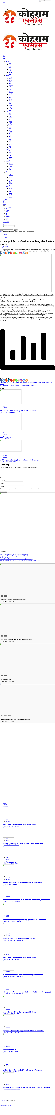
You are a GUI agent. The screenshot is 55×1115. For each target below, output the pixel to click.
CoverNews (4, 1100)
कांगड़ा (10, 129)
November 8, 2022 (9, 940)
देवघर (10, 169)
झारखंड (7, 161)
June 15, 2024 (5, 412)
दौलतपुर (10, 130)
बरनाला (10, 183)
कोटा (10, 103)
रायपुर (10, 140)
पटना (10, 190)
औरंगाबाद (10, 193)
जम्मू (9, 150)
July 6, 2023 (4, 247)
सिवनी (10, 135)
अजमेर (10, 97)
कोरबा (10, 146)
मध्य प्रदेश (8, 61)
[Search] (0, 228)
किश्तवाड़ (10, 157)
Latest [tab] (4, 803)
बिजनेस (4, 202)
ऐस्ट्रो (7, 219)
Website (2, 486)
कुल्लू (10, 127)
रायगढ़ (10, 147)
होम (3, 55)
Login (4, 224)
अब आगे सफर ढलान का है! (6, 437)
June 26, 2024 (7, 826)
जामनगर (10, 121)
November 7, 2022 (9, 921)
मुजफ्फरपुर (11, 196)
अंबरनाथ (10, 82)
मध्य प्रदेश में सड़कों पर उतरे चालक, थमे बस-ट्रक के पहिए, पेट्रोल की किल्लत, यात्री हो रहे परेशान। (20, 560)
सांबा (10, 160)
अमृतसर (10, 174)
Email (2, 483)
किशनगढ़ (10, 100)
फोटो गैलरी (8, 221)
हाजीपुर (10, 194)
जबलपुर (10, 72)
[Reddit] (6, 253)
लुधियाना (10, 185)
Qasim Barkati (12, 412)
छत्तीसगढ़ (8, 138)
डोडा (10, 152)
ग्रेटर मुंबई (11, 93)
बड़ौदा (10, 114)
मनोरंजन (4, 204)
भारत (4, 57)
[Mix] (14, 253)
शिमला (10, 136)
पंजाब (7, 172)
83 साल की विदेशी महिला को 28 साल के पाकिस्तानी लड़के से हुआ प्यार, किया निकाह (23, 975)
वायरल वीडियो (6, 223)
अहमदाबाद (11, 113)
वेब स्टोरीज (8, 216)
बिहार (7, 186)
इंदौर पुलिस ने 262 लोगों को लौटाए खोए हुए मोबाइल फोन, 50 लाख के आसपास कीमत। (20, 411)
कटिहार (10, 197)
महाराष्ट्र (7, 75)
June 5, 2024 (4, 439)
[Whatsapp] (16, 253)
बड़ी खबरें (5, 199)
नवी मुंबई (10, 88)
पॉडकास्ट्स (8, 215)
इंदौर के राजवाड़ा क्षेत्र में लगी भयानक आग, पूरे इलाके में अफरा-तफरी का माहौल (17, 385)
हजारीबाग (10, 166)
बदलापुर (10, 94)
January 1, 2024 (8, 901)
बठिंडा (10, 182)
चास (9, 163)
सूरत (10, 119)
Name (2, 480)
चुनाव (4, 201)
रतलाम (10, 74)
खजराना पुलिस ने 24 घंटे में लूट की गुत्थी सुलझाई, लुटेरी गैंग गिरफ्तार (14, 554)
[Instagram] (21, 253)
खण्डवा (10, 67)
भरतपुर (10, 102)
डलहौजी (10, 132)
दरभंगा (10, 191)
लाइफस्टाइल (8, 207)
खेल (6, 208)
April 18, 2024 (5, 461)
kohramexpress (11, 247)
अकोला (10, 77)
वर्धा (9, 91)
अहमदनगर (11, 85)
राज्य (4, 2)
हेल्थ (7, 218)
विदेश (4, 58)
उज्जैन (10, 64)
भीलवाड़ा (10, 108)
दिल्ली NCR (8, 171)
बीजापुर (10, 143)
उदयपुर (10, 99)
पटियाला (10, 180)
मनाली (10, 155)
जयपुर (10, 107)
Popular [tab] (5, 804)
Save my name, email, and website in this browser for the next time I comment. (23, 489)
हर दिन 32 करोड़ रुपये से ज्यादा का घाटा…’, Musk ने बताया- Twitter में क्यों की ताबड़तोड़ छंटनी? (27, 992)
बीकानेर (10, 105)
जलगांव (10, 80)
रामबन (10, 154)
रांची (9, 168)
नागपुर (10, 86)
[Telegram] (24, 253)
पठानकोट (11, 176)
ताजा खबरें (5, 234)
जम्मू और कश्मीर (9, 149)
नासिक (10, 89)
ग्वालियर (10, 71)
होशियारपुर (11, 177)
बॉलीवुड (7, 915)
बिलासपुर (10, 144)
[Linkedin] (9, 253)
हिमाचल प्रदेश (9, 124)
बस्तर (10, 141)
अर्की (10, 125)
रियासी (10, 158)
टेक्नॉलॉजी (8, 210)
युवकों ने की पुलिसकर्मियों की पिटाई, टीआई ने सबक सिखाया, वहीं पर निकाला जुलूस (19, 460)
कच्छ (10, 116)
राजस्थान (8, 96)
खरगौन (10, 69)
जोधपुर (10, 110)
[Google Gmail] (19, 253)
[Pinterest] (11, 253)
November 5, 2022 (9, 976)
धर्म (6, 213)
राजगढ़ (10, 133)
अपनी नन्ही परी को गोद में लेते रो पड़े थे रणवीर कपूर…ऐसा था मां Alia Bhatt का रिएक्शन (24, 920)
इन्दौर (10, 63)
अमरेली (10, 83)
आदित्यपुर (11, 165)
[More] (26, 253)
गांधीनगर (10, 122)
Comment (3, 478)
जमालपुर (10, 188)
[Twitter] (4, 253)
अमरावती (10, 78)
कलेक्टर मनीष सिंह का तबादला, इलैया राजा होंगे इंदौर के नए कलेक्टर (19, 938)
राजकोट (10, 118)
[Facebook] (1, 253)
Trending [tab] (5, 806)
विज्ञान (7, 212)
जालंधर (10, 179)
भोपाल (10, 66)
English (7, 226)
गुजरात (7, 111)
